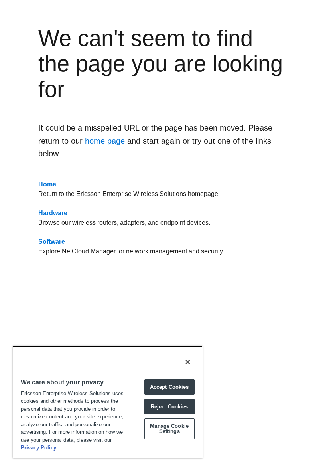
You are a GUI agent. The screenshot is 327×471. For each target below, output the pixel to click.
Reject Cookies (169, 407)
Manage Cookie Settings (169, 428)
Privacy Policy (38, 448)
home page (105, 141)
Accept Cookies (169, 387)
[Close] (188, 362)
